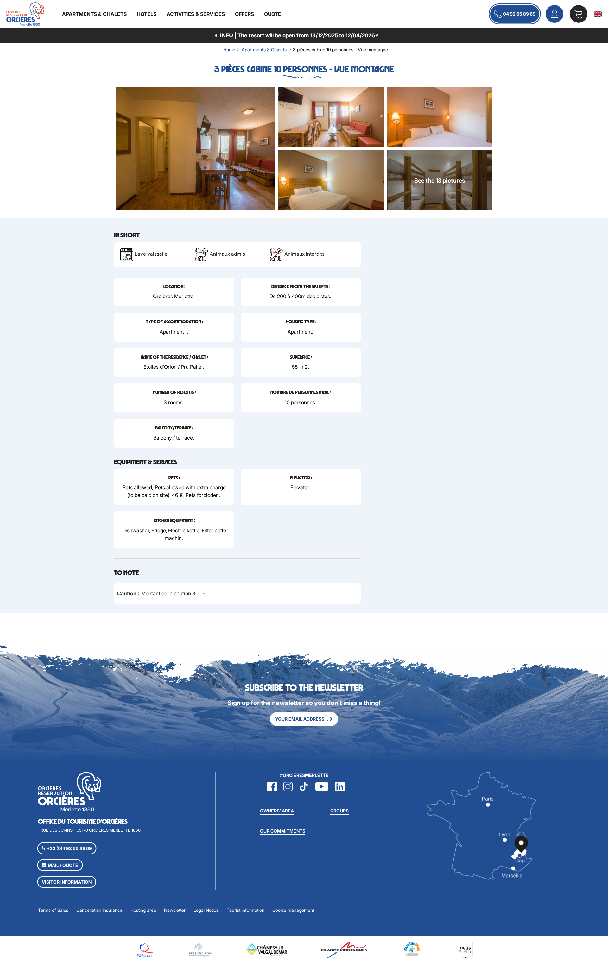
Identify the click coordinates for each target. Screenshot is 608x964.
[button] (578, 14)
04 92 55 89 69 (519, 13)
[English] (598, 14)
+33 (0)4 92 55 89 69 (69, 848)
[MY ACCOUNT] (554, 14)
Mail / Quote (63, 865)
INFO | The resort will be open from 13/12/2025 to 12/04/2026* (299, 35)
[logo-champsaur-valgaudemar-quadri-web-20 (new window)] (267, 949)
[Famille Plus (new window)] (412, 948)
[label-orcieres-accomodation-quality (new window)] (199, 949)
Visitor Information (67, 882)
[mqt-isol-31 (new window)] (144, 949)
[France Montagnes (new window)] (344, 949)
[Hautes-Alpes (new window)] (465, 949)
